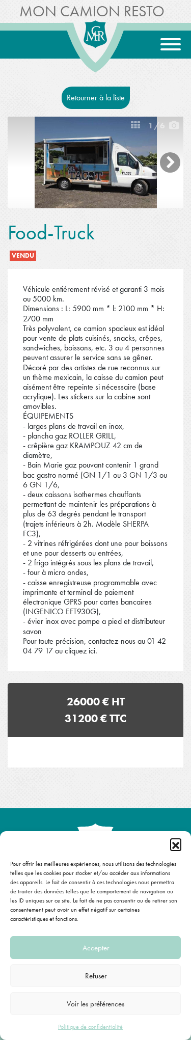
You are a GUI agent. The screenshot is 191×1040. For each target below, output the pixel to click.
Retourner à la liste (96, 97)
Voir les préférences (95, 1004)
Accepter (96, 948)
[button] (176, 844)
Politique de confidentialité (90, 1027)
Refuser (95, 976)
